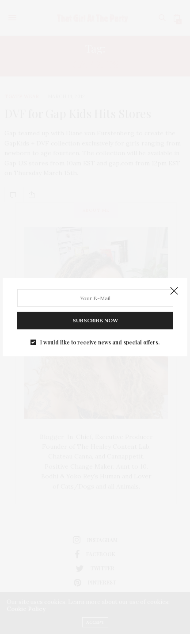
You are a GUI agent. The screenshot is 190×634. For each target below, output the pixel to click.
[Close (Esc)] (174, 291)
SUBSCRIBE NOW (95, 320)
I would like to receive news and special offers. (100, 342)
